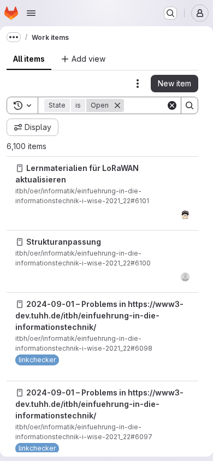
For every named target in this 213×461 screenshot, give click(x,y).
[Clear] (172, 105)
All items (29, 58)
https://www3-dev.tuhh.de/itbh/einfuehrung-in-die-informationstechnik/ (99, 315)
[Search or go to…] (170, 13)
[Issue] (19, 168)
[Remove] (117, 105)
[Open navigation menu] (31, 13)
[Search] (189, 105)
